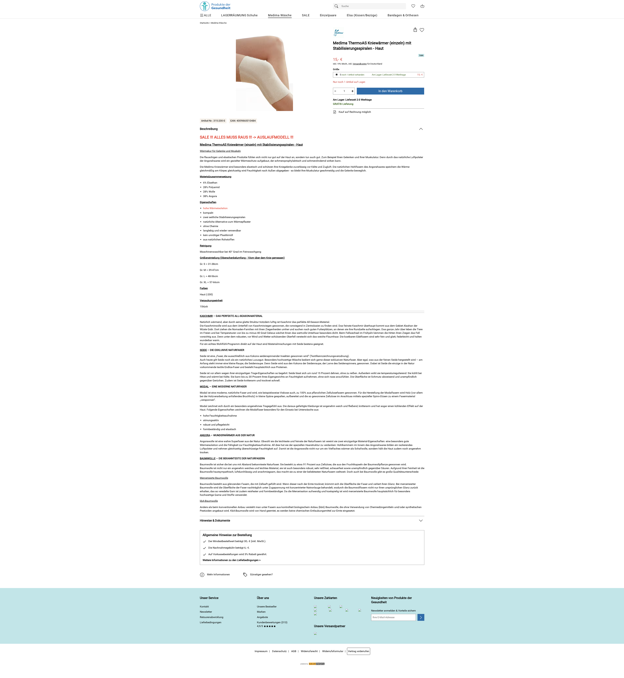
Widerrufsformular (332, 651)
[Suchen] (337, 6)
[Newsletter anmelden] (420, 617)
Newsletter (206, 611)
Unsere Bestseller (267, 606)
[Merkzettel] (413, 6)
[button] (415, 30)
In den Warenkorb (390, 91)
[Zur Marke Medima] (338, 32)
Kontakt (204, 606)
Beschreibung (209, 129)
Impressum (261, 651)
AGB (293, 651)
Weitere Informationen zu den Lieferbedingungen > (232, 560)
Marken (261, 611)
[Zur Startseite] (215, 6)
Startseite (204, 23)
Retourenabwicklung (211, 617)
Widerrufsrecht (309, 651)
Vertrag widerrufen (358, 651)
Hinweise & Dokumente (215, 520)
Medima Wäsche (219, 23)
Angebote (262, 617)
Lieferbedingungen (210, 622)
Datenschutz (279, 651)
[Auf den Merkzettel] (421, 30)
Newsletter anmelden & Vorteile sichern (393, 610)
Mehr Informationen (218, 574)
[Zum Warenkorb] (422, 6)
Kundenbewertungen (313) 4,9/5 (272, 624)
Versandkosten (360, 64)
